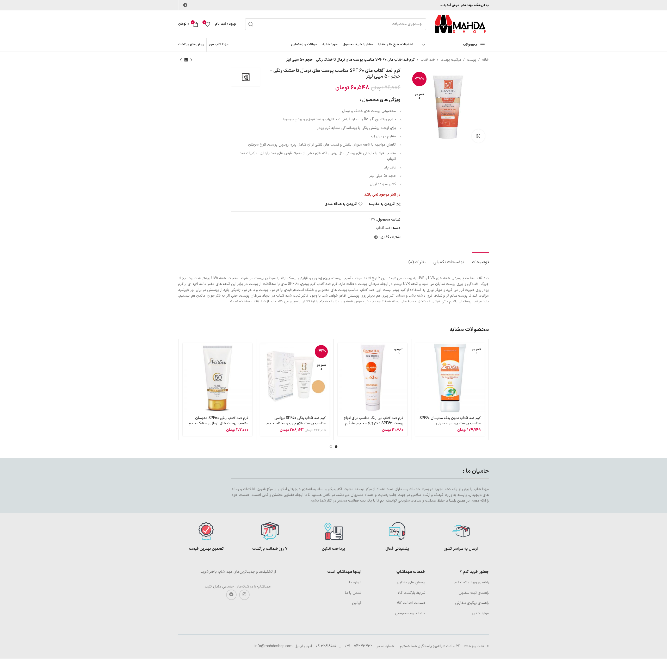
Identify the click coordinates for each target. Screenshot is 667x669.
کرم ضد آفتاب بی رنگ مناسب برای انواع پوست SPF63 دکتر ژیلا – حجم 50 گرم (373, 420)
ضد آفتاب (428, 59)
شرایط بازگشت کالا (411, 593)
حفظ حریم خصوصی (410, 613)
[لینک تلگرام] (185, 5)
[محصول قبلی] (191, 59)
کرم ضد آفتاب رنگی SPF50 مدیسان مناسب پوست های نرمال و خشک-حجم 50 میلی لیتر (218, 423)
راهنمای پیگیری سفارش (472, 603)
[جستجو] (251, 24)
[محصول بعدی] (180, 59)
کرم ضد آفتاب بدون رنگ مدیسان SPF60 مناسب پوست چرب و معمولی (450, 420)
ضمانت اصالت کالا (411, 603)
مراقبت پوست (451, 59)
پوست (471, 59)
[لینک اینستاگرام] (244, 595)
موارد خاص (480, 613)
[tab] (480, 260)
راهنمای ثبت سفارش (474, 593)
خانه (485, 59)
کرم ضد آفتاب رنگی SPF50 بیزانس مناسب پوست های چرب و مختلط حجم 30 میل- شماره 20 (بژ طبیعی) (296, 423)
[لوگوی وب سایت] (460, 24)
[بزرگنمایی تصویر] (478, 135)
